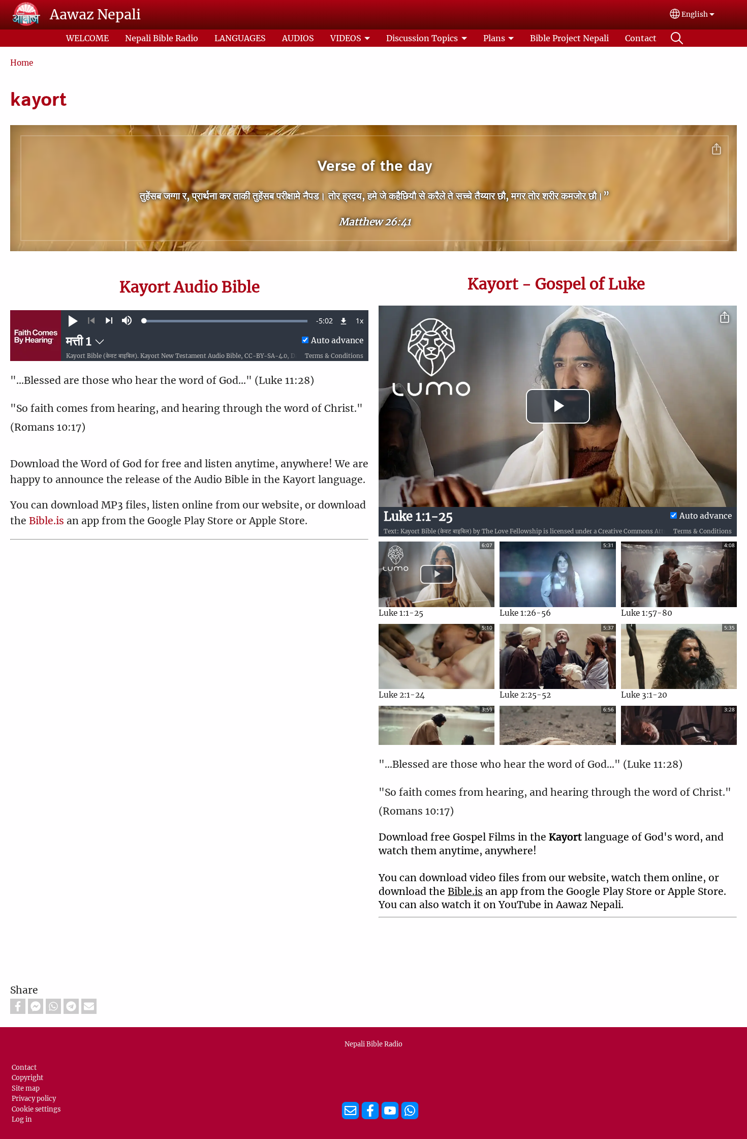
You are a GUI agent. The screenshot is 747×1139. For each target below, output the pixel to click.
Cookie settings (36, 1109)
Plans (494, 38)
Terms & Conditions (334, 355)
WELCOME (87, 38)
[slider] (225, 321)
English (694, 14)
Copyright (27, 1077)
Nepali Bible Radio (161, 38)
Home (21, 63)
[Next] (109, 321)
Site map (26, 1088)
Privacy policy (34, 1098)
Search (677, 38)
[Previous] (91, 321)
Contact (641, 38)
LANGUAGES (240, 38)
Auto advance (337, 340)
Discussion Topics (422, 38)
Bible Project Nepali (569, 38)
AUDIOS (298, 38)
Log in (22, 1119)
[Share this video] (725, 318)
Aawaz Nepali (95, 14)
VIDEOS (345, 38)
